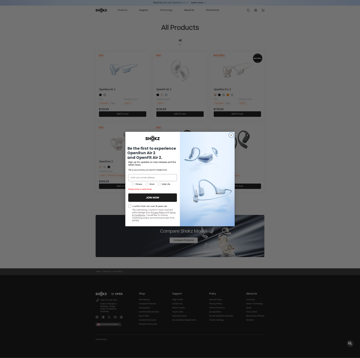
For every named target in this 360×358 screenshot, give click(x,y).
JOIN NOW (152, 197)
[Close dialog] (231, 135)
